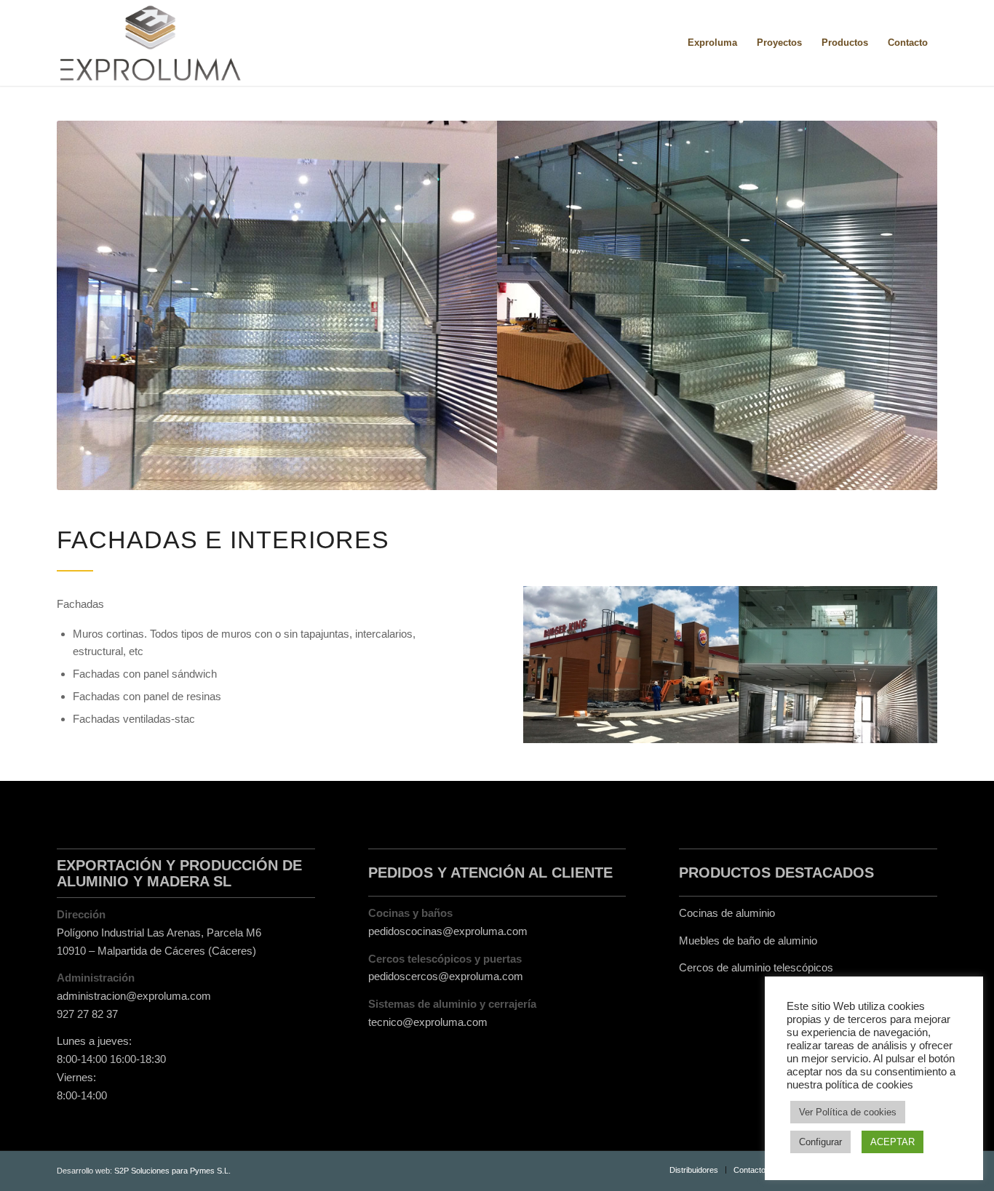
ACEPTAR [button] (892, 1141)
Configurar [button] (820, 1141)
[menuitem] (712, 43)
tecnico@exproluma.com (428, 1022)
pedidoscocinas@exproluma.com (448, 931)
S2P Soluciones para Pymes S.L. (172, 1170)
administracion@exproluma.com (134, 996)
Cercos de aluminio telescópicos (756, 967)
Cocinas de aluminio (727, 913)
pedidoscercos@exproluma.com (445, 976)
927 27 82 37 (87, 1014)
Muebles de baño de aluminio (748, 940)
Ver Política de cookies (847, 1112)
